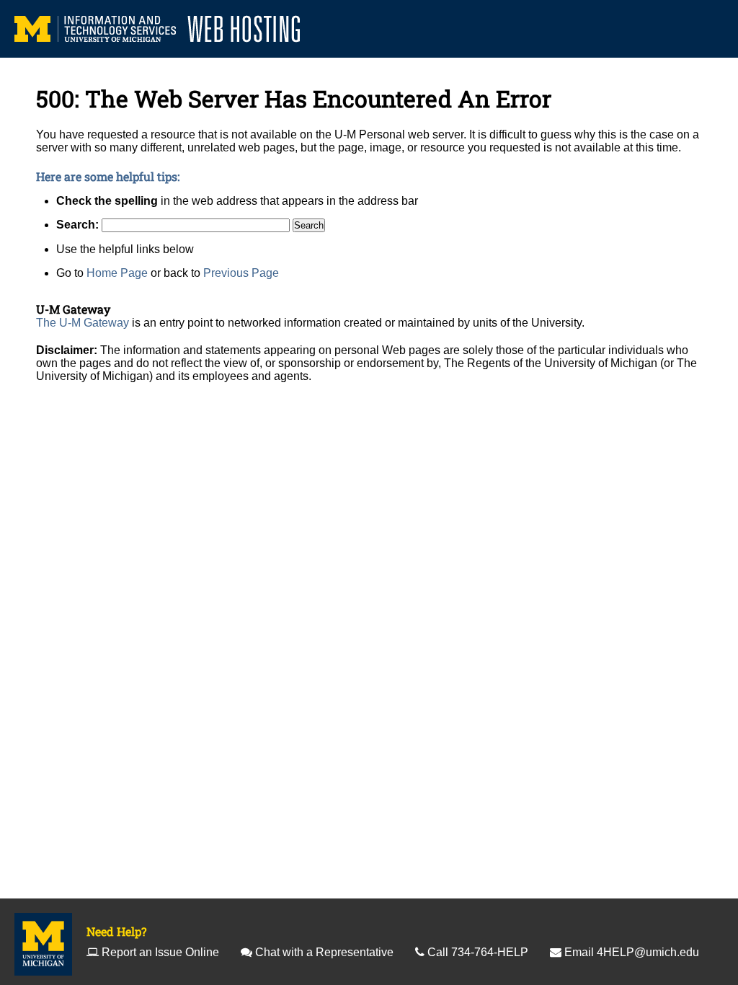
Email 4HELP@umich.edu (631, 952)
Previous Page (241, 273)
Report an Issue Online (160, 952)
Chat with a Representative (324, 952)
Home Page (117, 273)
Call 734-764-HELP (477, 952)
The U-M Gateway (82, 323)
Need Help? (116, 931)
